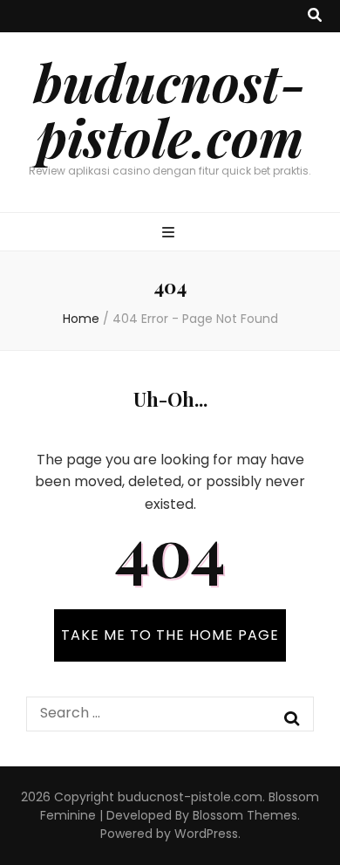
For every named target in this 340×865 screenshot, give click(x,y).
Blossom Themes (245, 815)
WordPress (206, 833)
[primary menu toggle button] (170, 233)
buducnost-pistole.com (170, 108)
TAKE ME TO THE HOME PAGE (170, 635)
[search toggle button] (315, 16)
